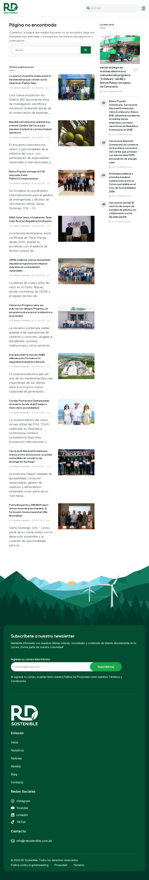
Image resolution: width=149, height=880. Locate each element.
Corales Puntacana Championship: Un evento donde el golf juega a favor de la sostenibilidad (29, 404)
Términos (78, 865)
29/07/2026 (39, 413)
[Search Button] (86, 50)
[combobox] (111, 8)
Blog (14, 774)
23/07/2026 (39, 520)
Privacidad (61, 865)
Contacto (17, 782)
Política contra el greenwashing (30, 865)
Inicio (14, 742)
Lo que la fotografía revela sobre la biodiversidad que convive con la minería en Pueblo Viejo (30, 79)
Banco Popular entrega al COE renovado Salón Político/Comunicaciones (27, 175)
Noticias (16, 758)
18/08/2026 (39, 88)
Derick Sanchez (22, 88)
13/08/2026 (38, 137)
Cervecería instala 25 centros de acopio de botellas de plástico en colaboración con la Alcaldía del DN (122, 209)
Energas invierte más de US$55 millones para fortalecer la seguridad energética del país (27, 358)
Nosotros (17, 750)
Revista (16, 766)
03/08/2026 (39, 226)
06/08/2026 (39, 183)
